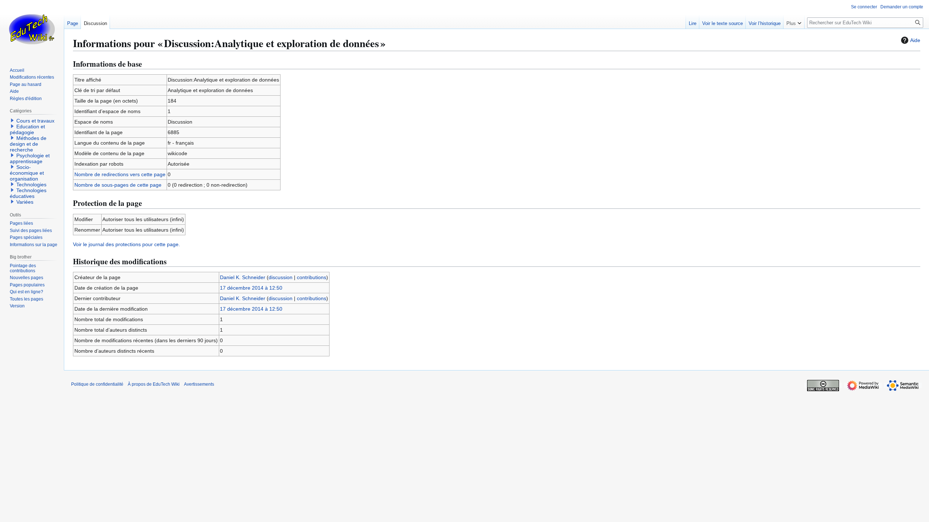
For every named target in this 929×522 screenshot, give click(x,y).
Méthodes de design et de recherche (28, 144)
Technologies (31, 184)
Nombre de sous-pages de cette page (117, 185)
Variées (24, 202)
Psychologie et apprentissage (30, 158)
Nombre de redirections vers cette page (119, 174)
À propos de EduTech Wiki (154, 384)
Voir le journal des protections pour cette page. (126, 244)
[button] (793, 21)
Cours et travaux (35, 121)
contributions (311, 277)
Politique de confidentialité (97, 384)
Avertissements (199, 384)
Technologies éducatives (28, 193)
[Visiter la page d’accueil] (32, 29)
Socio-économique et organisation (27, 173)
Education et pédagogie (27, 129)
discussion (280, 277)
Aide (915, 40)
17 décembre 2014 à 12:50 (251, 288)
